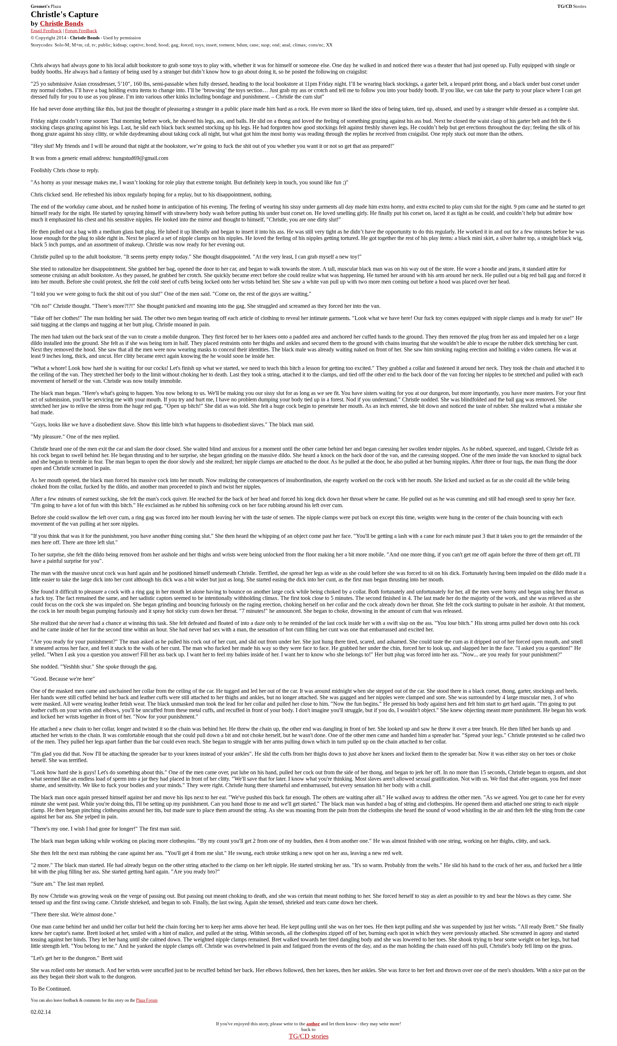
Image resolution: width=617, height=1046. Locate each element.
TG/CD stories (308, 1036)
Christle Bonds (61, 23)
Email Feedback (46, 30)
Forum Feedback (81, 30)
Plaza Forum (146, 1000)
